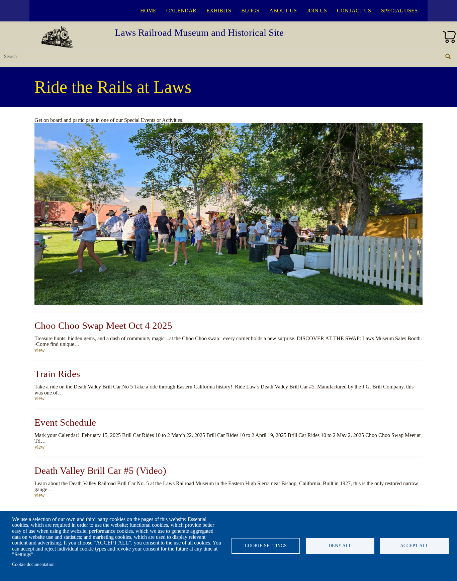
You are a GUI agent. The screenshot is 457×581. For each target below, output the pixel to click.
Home (148, 10)
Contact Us (354, 10)
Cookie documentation (33, 564)
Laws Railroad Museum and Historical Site (199, 32)
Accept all (414, 545)
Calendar (181, 10)
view (39, 350)
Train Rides (57, 373)
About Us (283, 10)
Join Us (317, 10)
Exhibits (218, 10)
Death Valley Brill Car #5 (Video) (100, 470)
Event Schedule (65, 422)
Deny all (340, 545)
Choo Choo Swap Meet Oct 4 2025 (103, 325)
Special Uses (399, 10)
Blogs (250, 10)
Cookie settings (266, 545)
